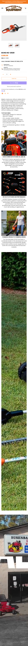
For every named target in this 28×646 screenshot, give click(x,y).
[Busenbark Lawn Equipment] (13, 8)
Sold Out (14, 78)
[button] (25, 8)
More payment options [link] (14, 86)
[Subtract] (3, 74)
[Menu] (2, 8)
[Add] (10, 74)
